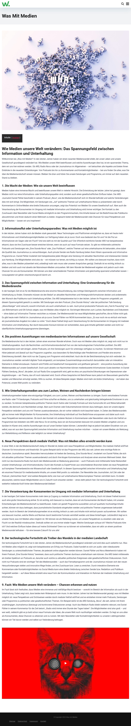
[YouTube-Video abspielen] (65, 663)
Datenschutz (22, 721)
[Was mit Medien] (6, 3)
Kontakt (43, 721)
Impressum (34, 721)
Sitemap (12, 721)
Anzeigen (16, 138)
